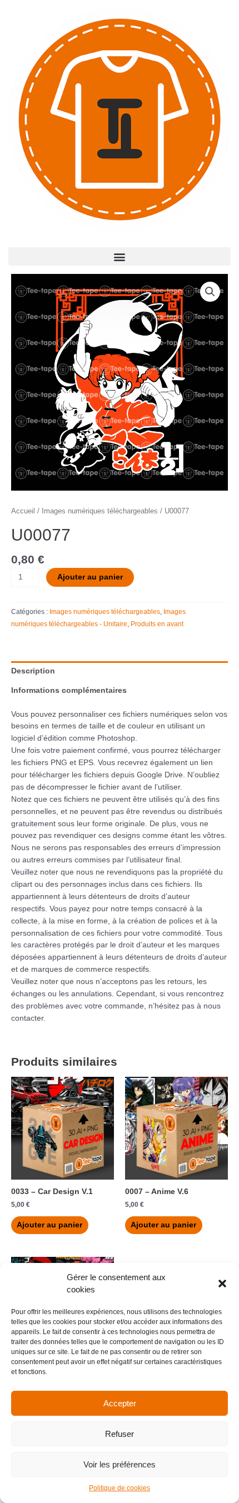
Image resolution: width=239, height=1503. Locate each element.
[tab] (119, 671)
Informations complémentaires (69, 690)
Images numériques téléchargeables (100, 511)
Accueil (23, 511)
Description (33, 671)
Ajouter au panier (90, 577)
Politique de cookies (119, 1488)
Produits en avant (157, 624)
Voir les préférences (119, 1464)
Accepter (119, 1403)
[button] (222, 1283)
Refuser (119, 1434)
